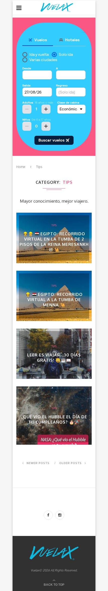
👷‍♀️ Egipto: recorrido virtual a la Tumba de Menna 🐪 (53, 299)
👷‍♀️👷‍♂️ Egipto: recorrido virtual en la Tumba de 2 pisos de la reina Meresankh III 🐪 (54, 241)
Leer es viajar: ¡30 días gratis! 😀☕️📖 (54, 357)
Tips (54, 225)
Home (20, 167)
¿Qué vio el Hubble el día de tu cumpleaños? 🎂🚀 (54, 419)
